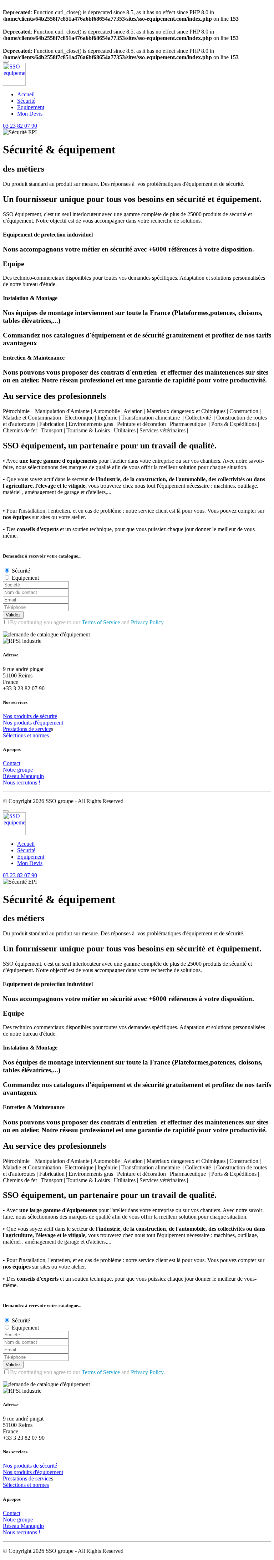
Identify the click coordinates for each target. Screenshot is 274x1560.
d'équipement (48, 723)
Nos (8, 716)
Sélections (15, 735)
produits (23, 716)
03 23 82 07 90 (20, 126)
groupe (25, 770)
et (29, 735)
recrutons (27, 782)
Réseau (12, 776)
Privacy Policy (147, 622)
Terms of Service (101, 622)
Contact (11, 763)
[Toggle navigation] (6, 62)
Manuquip (32, 776)
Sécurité (26, 101)
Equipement (30, 107)
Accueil (26, 94)
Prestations (16, 729)
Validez (13, 615)
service (43, 729)
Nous (9, 782)
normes (40, 735)
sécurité (48, 716)
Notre (10, 770)
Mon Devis (29, 114)
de (36, 716)
